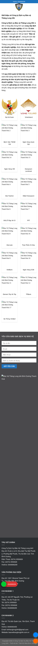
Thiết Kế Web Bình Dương (27, 643)
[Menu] (3, 7)
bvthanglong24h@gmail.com (17, 629)
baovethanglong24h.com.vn (19, 632)
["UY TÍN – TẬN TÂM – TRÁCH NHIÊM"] (19, 7)
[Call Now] (3, 584)
